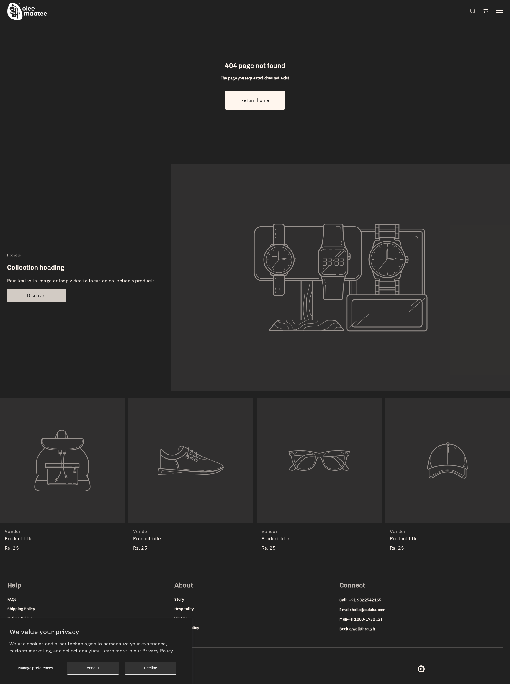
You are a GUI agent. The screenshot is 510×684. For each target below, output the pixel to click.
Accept (93, 667)
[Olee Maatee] (27, 11)
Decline (150, 667)
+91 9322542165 (365, 599)
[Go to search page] (473, 11)
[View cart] (486, 11)
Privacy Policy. (158, 651)
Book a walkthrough (357, 628)
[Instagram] (421, 668)
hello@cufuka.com (368, 609)
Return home (255, 100)
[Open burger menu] (499, 11)
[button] (473, 11)
